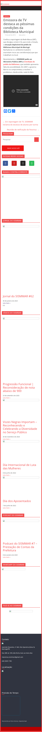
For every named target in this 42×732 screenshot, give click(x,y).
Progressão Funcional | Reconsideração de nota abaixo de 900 (19, 387)
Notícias (6, 16)
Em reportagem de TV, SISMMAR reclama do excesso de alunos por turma (20, 123)
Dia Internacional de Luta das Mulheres (19, 466)
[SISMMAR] (5, 4)
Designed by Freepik (23, 721)
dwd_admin (22, 35)
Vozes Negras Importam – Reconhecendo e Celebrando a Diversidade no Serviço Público (20, 427)
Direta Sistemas (14, 721)
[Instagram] (22, 163)
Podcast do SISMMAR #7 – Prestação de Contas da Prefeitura (20, 547)
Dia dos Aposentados (17, 501)
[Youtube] (14, 163)
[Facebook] (5, 163)
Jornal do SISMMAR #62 (18, 296)
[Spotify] (31, 163)
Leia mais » (6, 303)
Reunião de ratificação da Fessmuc (23, 129)
